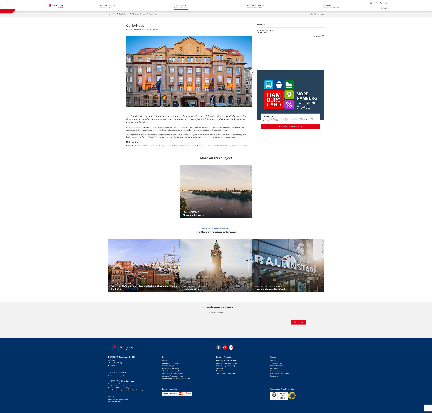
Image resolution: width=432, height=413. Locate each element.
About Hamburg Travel (170, 371)
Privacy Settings (168, 366)
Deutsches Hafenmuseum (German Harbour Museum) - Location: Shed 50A (144, 265)
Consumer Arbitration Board (172, 376)
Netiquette (274, 376)
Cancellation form (276, 366)
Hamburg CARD (290, 99)
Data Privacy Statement (171, 363)
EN (386, 3)
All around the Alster (216, 191)
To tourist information (116, 372)
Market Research (222, 371)
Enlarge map (316, 36)
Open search (381, 3)
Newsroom (220, 368)
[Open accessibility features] (371, 3)
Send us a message (115, 376)
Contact (384, 8)
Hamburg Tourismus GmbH (226, 360)
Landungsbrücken (216, 265)
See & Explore (124, 14)
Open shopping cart (376, 3)
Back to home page (162, 347)
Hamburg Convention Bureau (226, 363)
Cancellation (274, 368)
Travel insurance (276, 363)
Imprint (165, 360)
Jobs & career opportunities (226, 373)
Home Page (112, 14)
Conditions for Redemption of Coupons (176, 379)
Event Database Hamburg (279, 373)
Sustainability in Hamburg (225, 366)
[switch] (282, 398)
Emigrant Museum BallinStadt (288, 265)
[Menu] (286, 393)
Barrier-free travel (317, 14)
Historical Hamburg (139, 14)
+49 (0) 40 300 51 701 (121, 381)
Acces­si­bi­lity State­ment (170, 368)
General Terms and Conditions (173, 373)
